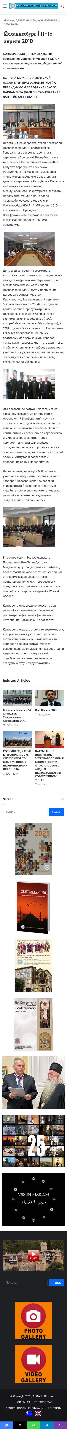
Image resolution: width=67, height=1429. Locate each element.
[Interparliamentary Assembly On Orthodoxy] (33, 6)
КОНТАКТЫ (54, 1408)
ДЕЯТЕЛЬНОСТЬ (26, 20)
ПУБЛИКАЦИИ (36, 1408)
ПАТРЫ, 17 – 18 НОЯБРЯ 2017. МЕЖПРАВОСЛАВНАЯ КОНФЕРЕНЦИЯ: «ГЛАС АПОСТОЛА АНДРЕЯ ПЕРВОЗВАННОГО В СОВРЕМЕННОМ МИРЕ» (49, 765)
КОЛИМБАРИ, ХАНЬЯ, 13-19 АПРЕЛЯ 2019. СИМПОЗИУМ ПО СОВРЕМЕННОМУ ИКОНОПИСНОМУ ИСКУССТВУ (17, 760)
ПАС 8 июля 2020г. (47, 710)
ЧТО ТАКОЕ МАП (42, 1402)
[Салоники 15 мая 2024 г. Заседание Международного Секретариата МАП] (17, 698)
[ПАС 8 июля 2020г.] (49, 698)
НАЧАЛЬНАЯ (22, 1402)
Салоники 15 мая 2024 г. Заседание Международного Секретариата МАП (17, 715)
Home (10, 20)
